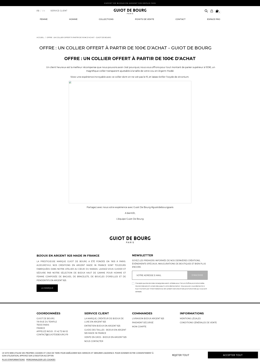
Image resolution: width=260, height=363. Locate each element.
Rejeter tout (180, 355)
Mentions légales (190, 318)
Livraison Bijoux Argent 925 (148, 318)
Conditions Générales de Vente (198, 322)
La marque (47, 288)
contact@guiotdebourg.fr (52, 334)
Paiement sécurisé (142, 322)
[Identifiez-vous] (211, 10)
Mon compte (139, 326)
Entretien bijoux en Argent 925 (102, 326)
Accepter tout (233, 355)
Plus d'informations (13, 359)
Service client (59, 10)
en (43, 11)
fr (38, 11)
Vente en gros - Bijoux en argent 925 (105, 337)
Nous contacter (93, 341)
